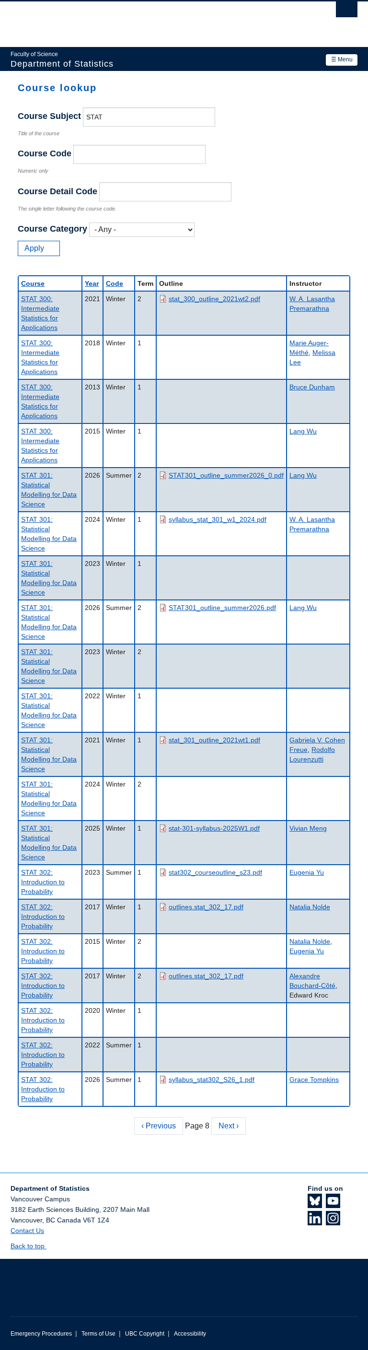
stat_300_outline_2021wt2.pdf (214, 299)
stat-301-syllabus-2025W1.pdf (214, 828)
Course (33, 283)
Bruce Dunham (312, 387)
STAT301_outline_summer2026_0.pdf (226, 475)
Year (92, 283)
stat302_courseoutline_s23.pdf (215, 872)
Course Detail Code (57, 191)
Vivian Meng (308, 828)
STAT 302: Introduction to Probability (43, 882)
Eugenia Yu (306, 872)
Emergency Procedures (41, 1333)
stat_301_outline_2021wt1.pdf (214, 740)
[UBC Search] (346, 12)
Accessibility (190, 1333)
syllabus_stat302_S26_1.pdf (211, 1079)
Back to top (28, 1246)
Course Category (52, 229)
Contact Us (27, 1230)
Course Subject (49, 116)
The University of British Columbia (158, 19)
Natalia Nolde (309, 907)
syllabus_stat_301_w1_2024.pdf (217, 519)
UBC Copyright (144, 1333)
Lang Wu (303, 431)
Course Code (44, 153)
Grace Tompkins (314, 1079)
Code (114, 283)
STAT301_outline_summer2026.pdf (222, 607)
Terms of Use (98, 1333)
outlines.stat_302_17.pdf (206, 907)
